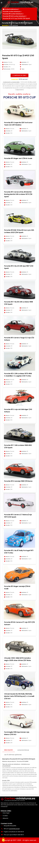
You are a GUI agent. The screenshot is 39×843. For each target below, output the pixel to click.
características (23, 750)
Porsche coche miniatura (11, 11)
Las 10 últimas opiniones (13, 755)
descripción (8, 750)
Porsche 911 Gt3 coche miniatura (14, 16)
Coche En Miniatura (11, 9)
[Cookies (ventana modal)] (3, 840)
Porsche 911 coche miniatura (12, 14)
